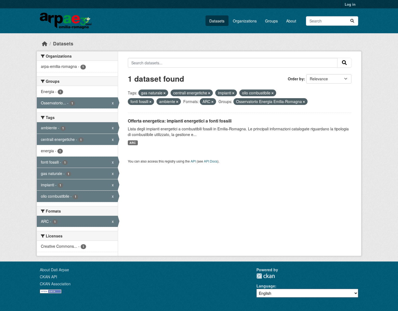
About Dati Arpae (54, 269)
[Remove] (164, 93)
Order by (296, 78)
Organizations (245, 21)
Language (265, 286)
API (193, 161)
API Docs (210, 161)
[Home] (44, 43)
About (291, 21)
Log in (350, 4)
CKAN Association (55, 283)
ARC (132, 143)
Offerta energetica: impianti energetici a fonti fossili (179, 121)
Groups (271, 21)
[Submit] (352, 21)
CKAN (265, 276)
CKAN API (48, 276)
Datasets (216, 21)
